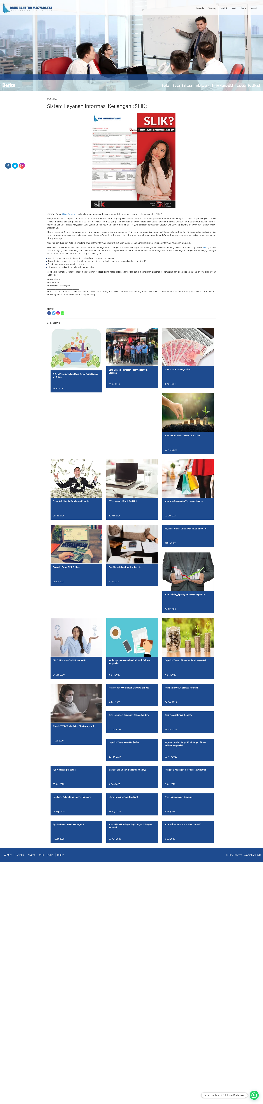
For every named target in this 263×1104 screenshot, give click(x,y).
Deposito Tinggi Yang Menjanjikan (124, 742)
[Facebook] (49, 313)
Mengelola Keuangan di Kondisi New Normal (185, 770)
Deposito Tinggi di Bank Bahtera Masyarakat (185, 660)
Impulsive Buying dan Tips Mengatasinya (184, 501)
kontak (254, 8)
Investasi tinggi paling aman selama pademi (185, 595)
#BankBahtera (68, 214)
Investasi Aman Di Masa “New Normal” (183, 825)
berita (243, 8)
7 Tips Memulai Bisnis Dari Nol (123, 501)
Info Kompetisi (224, 85)
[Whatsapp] (62, 313)
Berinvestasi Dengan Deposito (178, 715)
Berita (166, 85)
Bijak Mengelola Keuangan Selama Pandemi (129, 715)
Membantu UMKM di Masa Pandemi (181, 688)
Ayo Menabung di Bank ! (64, 770)
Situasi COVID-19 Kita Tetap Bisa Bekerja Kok (73, 726)
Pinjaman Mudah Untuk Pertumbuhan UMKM (186, 529)
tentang (212, 8)
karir (234, 8)
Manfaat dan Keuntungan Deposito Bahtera (129, 688)
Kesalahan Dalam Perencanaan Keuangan (72, 797)
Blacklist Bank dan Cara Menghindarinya (127, 770)
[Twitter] (54, 313)
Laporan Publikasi (248, 85)
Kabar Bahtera (183, 85)
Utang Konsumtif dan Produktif (123, 797)
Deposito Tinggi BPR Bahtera (66, 567)
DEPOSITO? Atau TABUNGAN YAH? (69, 660)
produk (224, 8)
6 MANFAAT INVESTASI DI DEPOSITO (182, 436)
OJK (205, 248)
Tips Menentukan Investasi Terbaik (125, 567)
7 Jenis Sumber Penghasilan (178, 370)
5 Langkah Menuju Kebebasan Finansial (71, 501)
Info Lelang (203, 85)
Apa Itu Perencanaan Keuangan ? (68, 825)
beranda (200, 8)
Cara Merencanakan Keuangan (179, 797)
